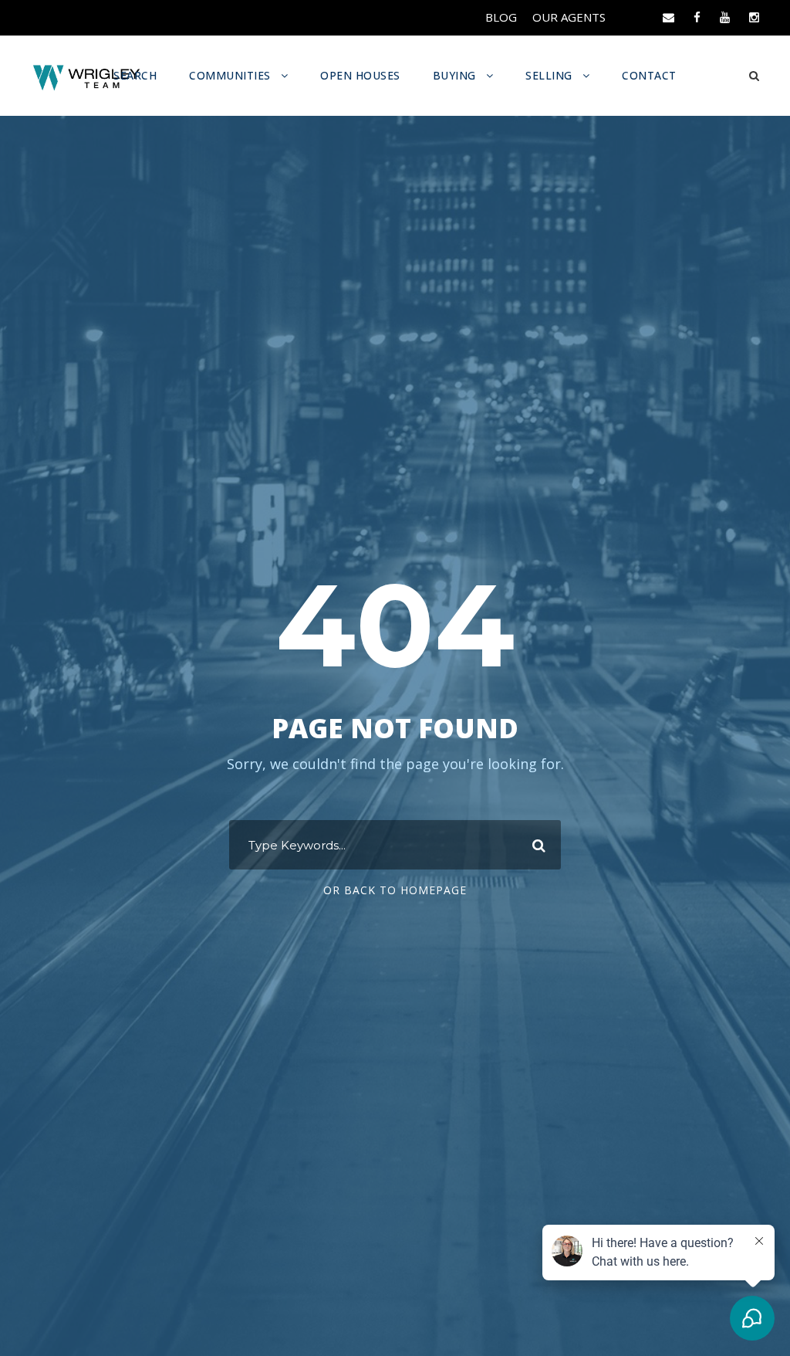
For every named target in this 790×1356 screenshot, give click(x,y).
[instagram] (754, 17)
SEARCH (135, 75)
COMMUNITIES (230, 75)
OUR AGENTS (569, 17)
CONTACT (649, 75)
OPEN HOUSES (360, 75)
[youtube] (725, 17)
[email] (668, 17)
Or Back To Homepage (395, 890)
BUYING (454, 75)
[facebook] (697, 17)
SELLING (548, 75)
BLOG (501, 17)
